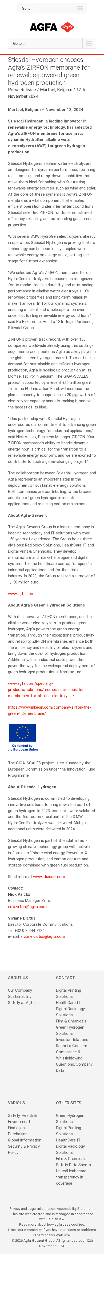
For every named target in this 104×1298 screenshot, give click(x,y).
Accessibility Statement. (75, 1209)
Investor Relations (72, 1039)
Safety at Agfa (21, 1002)
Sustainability (19, 996)
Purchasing (17, 1134)
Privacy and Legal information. (33, 1209)
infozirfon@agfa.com (27, 906)
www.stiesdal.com (49, 876)
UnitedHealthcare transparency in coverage (71, 1177)
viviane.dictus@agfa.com (43, 936)
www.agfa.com (21, 593)
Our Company (20, 990)
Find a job (16, 1127)
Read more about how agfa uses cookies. (52, 1224)
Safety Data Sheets (73, 1164)
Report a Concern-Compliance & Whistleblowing (72, 1052)
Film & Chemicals (71, 1021)
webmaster (33, 1230)
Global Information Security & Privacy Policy (24, 1146)
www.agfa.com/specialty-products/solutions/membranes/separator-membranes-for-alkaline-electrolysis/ (46, 689)
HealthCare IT (68, 1002)
